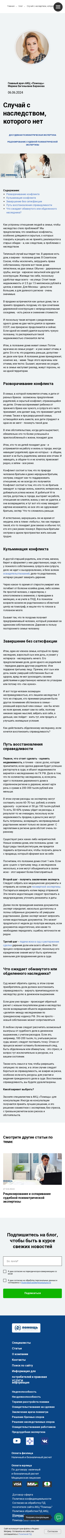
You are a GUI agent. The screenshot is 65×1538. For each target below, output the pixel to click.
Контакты (19, 1359)
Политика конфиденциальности (31, 1498)
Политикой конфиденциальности (36, 1283)
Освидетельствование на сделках (33, 1406)
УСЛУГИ (17, 1380)
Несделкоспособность (26, 1396)
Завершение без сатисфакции (24, 201)
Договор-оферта (22, 1494)
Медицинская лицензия (26, 1477)
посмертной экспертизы (46, 886)
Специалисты (21, 1342)
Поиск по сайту (22, 1365)
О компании (20, 1354)
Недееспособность (24, 1391)
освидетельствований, (16, 573)
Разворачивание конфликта (22, 194)
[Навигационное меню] (58, 7)
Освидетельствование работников (34, 1426)
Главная (11, 6)
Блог (21, 6)
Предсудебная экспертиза (28, 1432)
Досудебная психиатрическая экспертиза (32, 135)
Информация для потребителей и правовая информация (29, 1376)
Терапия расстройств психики (30, 1401)
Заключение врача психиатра (30, 1411)
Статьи (17, 1348)
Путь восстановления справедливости (29, 205)
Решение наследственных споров (33, 1421)
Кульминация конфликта (21, 197)
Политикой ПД (25, 1534)
